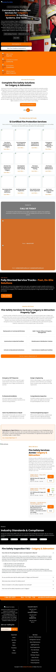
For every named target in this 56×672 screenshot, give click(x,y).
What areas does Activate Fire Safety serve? (13, 581)
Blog (14, 650)
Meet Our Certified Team (27, 104)
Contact (14, 653)
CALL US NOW (6, 296)
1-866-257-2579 (9, 597)
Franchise (14, 648)
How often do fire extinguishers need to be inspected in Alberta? (19, 553)
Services (14, 640)
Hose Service (35, 657)
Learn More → (7, 149)
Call (51, 476)
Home (13, 637)
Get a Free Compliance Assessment (15, 48)
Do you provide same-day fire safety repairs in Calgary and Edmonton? (20, 577)
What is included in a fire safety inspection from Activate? (17, 584)
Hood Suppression (35, 647)
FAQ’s (13, 645)
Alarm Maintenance (35, 642)
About (14, 642)
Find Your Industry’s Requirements (27, 356)
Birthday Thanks (35, 655)
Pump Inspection (35, 662)
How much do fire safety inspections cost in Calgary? (15, 588)
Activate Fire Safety (27, 666)
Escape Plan (35, 652)
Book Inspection (15, 44)
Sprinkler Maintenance (35, 637)
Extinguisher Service (35, 639)
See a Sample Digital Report (9, 438)
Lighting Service (35, 644)
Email (50, 480)
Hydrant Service (35, 660)
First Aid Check (35, 650)
